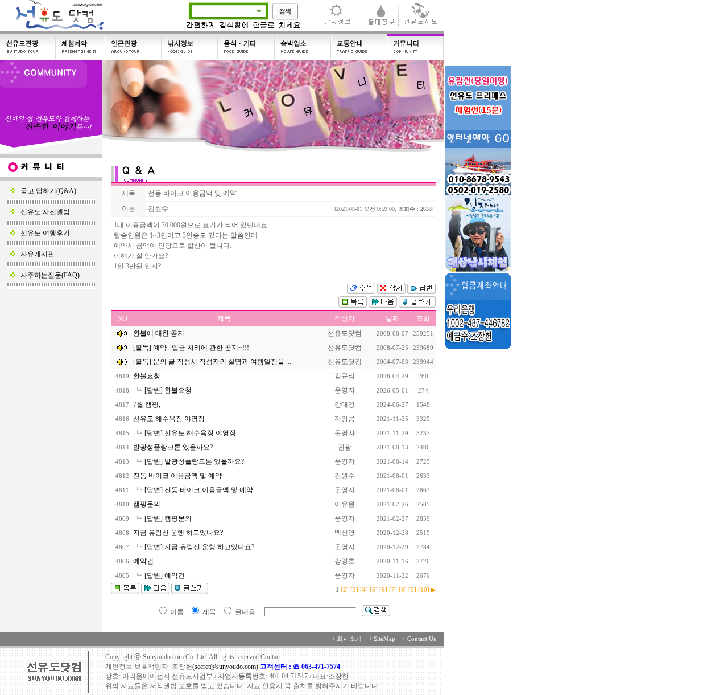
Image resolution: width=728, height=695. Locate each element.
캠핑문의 (147, 504)
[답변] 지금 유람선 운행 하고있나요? (200, 547)
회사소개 (349, 639)
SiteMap (384, 639)
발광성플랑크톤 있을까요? (173, 447)
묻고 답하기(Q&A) (45, 191)
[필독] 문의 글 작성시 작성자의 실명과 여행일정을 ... (212, 362)
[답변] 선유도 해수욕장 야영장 (191, 433)
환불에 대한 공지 (158, 333)
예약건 (144, 561)
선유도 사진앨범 (42, 212)
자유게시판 (35, 254)
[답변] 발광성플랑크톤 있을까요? (195, 461)
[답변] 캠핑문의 (168, 518)
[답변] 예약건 (165, 575)
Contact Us (421, 639)
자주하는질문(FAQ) (47, 275)
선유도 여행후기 (42, 233)
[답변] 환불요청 (168, 390)
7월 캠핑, (147, 404)
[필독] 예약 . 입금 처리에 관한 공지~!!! (191, 347)
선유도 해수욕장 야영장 (169, 419)
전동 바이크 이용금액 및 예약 (178, 476)
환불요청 (147, 376)
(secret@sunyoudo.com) (226, 667)
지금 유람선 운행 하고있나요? (179, 533)
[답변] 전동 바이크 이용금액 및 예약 (199, 490)
